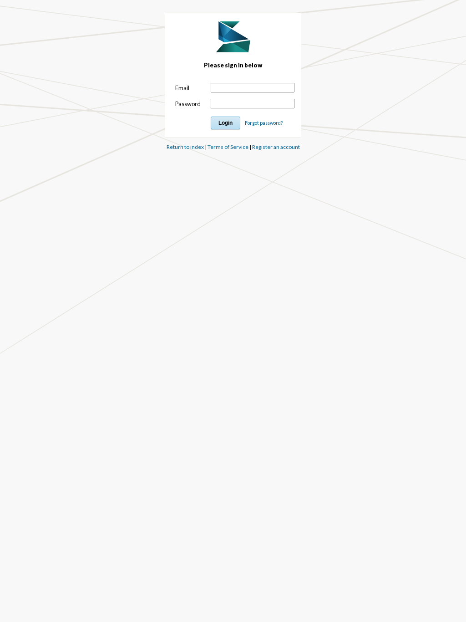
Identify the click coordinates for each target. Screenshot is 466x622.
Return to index (185, 146)
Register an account (276, 146)
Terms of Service (228, 146)
